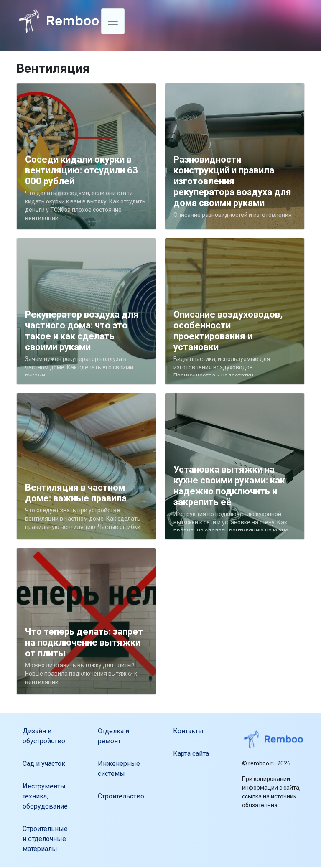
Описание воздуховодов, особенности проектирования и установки (228, 330)
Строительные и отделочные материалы (45, 839)
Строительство (121, 796)
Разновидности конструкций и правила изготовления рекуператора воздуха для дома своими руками (232, 181)
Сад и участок (44, 764)
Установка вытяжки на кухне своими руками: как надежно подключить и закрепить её (229, 485)
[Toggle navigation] (113, 21)
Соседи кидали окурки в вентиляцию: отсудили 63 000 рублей (81, 170)
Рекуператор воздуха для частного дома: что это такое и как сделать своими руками (82, 330)
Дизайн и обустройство (44, 736)
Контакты (188, 731)
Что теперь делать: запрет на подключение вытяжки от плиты (84, 642)
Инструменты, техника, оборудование (45, 796)
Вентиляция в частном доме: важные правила (76, 492)
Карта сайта (191, 754)
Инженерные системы (119, 769)
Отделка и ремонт (113, 736)
